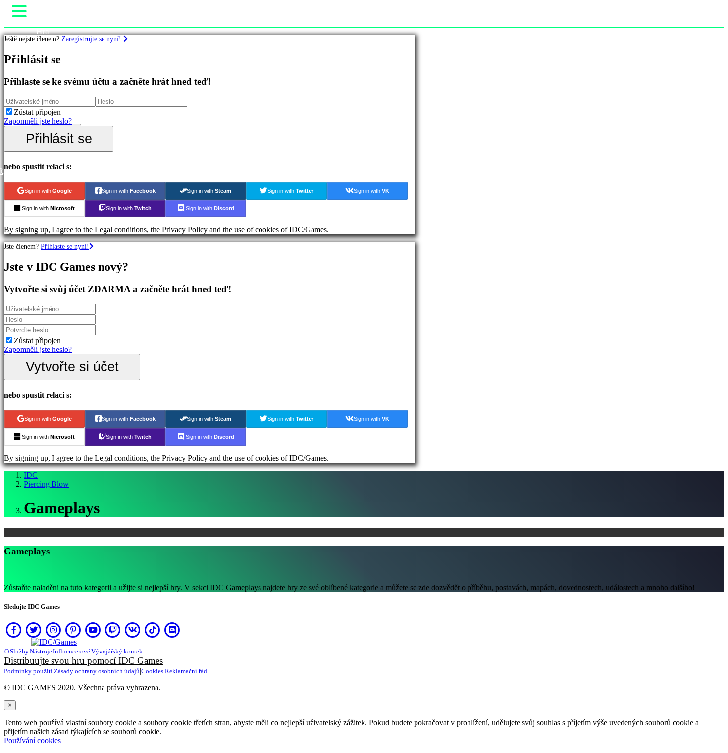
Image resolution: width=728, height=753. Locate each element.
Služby (19, 651)
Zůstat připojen (37, 112)
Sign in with (48, 191)
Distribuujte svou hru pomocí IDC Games (83, 660)
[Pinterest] (73, 630)
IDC (31, 475)
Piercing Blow (46, 484)
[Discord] (172, 630)
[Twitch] (113, 630)
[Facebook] (14, 630)
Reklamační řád (186, 671)
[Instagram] (53, 630)
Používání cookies (32, 740)
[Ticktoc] (152, 630)
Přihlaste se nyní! (65, 246)
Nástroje (41, 651)
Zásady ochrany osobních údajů (97, 671)
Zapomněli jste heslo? (38, 121)
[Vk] (133, 630)
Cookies (152, 671)
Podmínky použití (28, 671)
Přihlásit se (59, 138)
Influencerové (71, 651)
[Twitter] (34, 630)
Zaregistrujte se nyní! (92, 39)
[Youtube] (93, 630)
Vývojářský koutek (117, 651)
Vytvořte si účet (72, 366)
